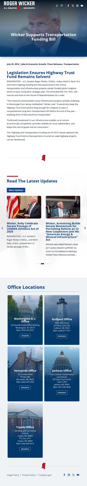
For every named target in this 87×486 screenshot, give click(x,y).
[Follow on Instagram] (77, 5)
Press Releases (54, 64)
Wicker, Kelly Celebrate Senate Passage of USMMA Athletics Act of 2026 (23, 227)
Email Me (25, 336)
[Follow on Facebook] (68, 5)
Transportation (71, 64)
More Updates (16, 190)
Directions (62, 336)
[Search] (57, 5)
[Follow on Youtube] (82, 5)
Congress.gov (45, 475)
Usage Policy (13, 475)
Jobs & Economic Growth (33, 64)
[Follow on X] (73, 5)
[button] (37, 263)
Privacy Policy (28, 475)
